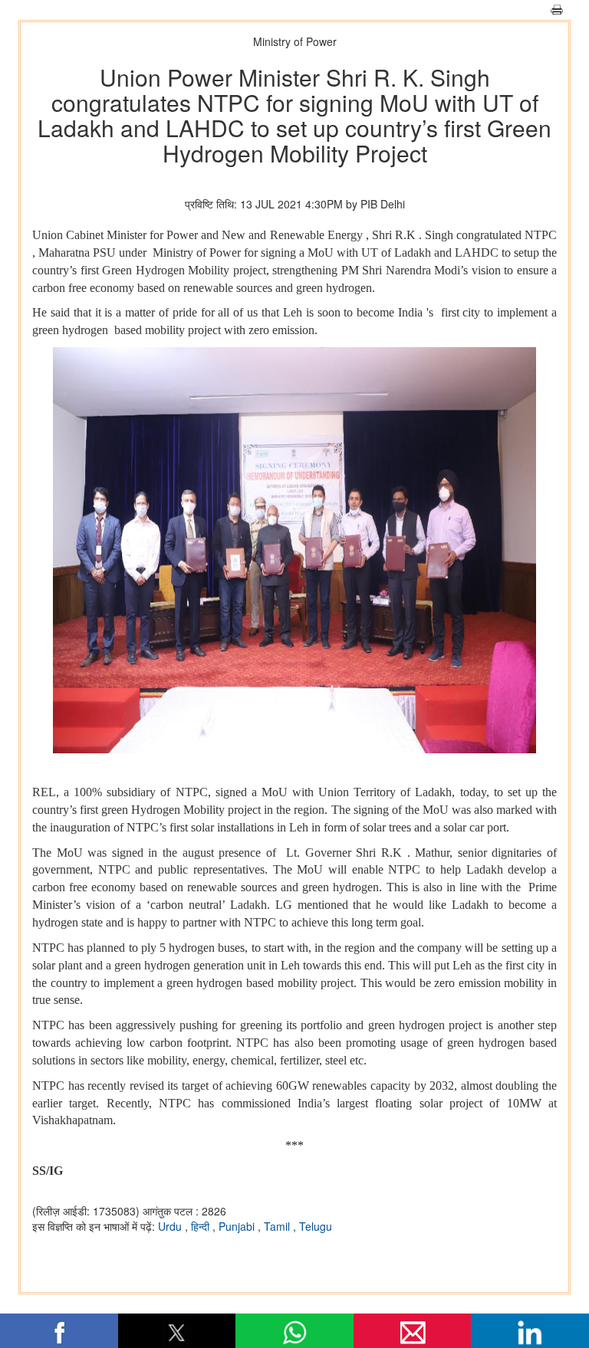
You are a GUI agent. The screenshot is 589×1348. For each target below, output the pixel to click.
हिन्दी (201, 1226)
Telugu (315, 1226)
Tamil (278, 1226)
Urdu (171, 1226)
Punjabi (238, 1226)
